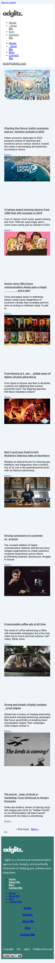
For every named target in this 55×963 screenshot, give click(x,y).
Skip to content (8, 2)
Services (27, 914)
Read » (8, 154)
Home (12, 22)
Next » (35, 829)
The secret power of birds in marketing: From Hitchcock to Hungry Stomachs (26, 798)
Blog (11, 31)
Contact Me (15, 887)
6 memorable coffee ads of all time (25, 624)
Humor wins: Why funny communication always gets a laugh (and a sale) (25, 287)
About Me (13, 27)
